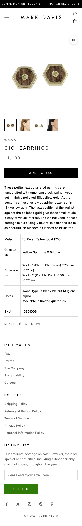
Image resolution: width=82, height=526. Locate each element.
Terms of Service (16, 418)
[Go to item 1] (10, 125)
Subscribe (21, 489)
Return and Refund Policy (22, 411)
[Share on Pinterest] (32, 324)
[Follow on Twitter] (18, 504)
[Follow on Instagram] (29, 504)
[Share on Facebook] (19, 324)
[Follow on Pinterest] (52, 504)
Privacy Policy (14, 425)
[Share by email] (38, 324)
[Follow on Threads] (40, 504)
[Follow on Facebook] (6, 504)
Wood (10, 140)
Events (9, 361)
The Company (14, 368)
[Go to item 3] (38, 125)
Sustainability (14, 375)
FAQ (7, 354)
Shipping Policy (15, 404)
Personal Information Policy (24, 433)
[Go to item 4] (52, 125)
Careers (10, 382)
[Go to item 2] (24, 125)
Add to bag (41, 172)
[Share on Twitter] (26, 324)
